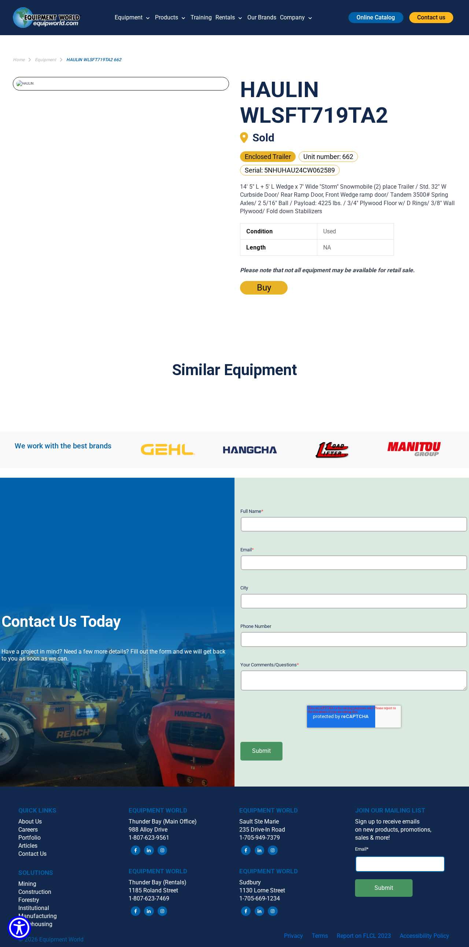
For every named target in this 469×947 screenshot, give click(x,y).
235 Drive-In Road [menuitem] (262, 829)
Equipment (129, 17)
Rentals (225, 17)
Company (292, 17)
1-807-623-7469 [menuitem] (149, 898)
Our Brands (261, 17)
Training (201, 17)
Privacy (293, 935)
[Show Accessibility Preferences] (19, 928)
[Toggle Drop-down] (147, 18)
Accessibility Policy (424, 935)
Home (19, 59)
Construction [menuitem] (34, 891)
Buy (264, 287)
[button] (50, 17)
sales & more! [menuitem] (372, 837)
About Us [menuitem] (30, 821)
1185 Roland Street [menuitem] (153, 890)
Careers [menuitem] (28, 829)
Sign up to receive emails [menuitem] (387, 821)
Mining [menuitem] (27, 883)
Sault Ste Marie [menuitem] (259, 821)
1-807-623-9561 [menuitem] (149, 837)
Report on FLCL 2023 (364, 935)
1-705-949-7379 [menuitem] (259, 837)
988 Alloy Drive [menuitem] (148, 829)
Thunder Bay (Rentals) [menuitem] (158, 882)
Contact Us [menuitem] (32, 853)
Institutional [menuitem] (33, 908)
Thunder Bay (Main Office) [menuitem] (163, 821)
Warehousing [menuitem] (35, 924)
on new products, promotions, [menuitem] (393, 829)
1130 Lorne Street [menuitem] (262, 890)
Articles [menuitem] (27, 845)
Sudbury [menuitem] (250, 882)
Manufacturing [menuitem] (37, 916)
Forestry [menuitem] (28, 899)
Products (166, 17)
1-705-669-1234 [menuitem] (259, 898)
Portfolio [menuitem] (29, 837)
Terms (320, 935)
